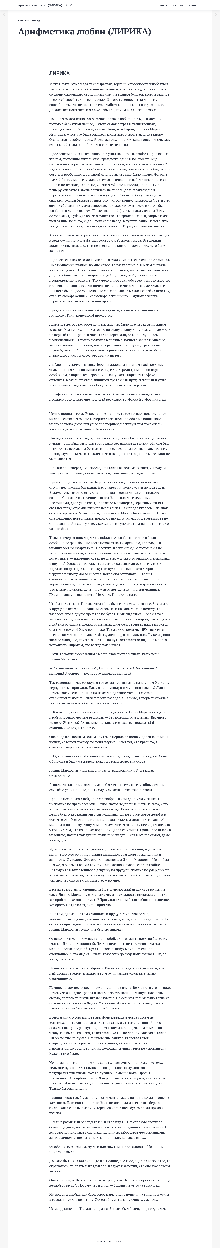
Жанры (193, 5)
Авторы (178, 5)
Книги (163, 5)
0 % (69, 5)
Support (117, 1241)
